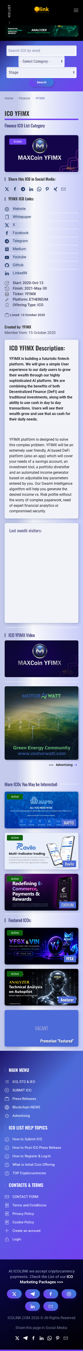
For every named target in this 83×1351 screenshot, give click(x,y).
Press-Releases (24, 1099)
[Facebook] (15, 189)
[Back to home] (41, 10)
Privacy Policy (23, 1214)
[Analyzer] (41, 30)
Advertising (64, 765)
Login (16, 1239)
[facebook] (33, 1338)
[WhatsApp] (39, 189)
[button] (76, 10)
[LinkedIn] (31, 189)
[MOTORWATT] (41, 722)
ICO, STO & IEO (23, 1082)
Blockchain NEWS (26, 1107)
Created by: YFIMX (18, 327)
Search (41, 82)
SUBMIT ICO (21, 1090)
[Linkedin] (41, 1338)
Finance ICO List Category (25, 125)
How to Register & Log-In (31, 1156)
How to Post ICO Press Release (36, 1148)
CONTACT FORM (25, 1197)
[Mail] (63, 189)
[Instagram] (69, 1293)
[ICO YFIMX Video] (41, 658)
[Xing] (55, 189)
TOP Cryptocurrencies (29, 1173)
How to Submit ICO (27, 1139)
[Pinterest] (47, 189)
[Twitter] (7, 189)
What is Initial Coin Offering (33, 1165)
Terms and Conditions (29, 1205)
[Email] (50, 1306)
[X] (14, 1293)
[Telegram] (23, 189)
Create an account (26, 1231)
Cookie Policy (23, 1222)
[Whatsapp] (49, 1338)
